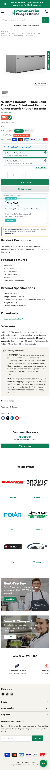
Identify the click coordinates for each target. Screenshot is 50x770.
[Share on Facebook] (3, 418)
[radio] (25, 154)
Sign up (37, 738)
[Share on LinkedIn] (12, 418)
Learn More (11, 220)
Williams (7, 112)
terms (24, 371)
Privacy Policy (30, 762)
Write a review (25, 446)
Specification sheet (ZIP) (13, 319)
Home (3, 31)
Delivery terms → (41, 168)
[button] (23, 131)
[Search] (45, 20)
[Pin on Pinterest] (17, 418)
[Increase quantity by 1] (22, 175)
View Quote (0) (48, 60)
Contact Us (19, 762)
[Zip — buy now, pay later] (33, 139)
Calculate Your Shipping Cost (21, 147)
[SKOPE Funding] (45, 139)
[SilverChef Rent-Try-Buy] (39, 139)
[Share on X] (7, 418)
